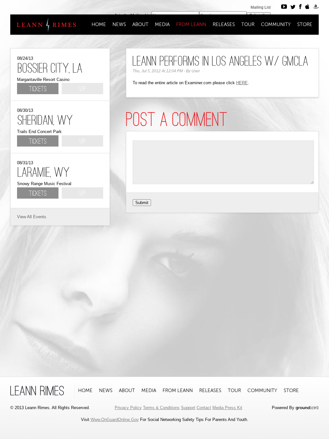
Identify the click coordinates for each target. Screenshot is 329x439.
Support (188, 407)
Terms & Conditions (161, 407)
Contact (204, 407)
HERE (242, 82)
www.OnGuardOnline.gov (115, 419)
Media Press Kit (227, 407)
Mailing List (261, 7)
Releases (224, 24)
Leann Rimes (43, 25)
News (119, 24)
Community (276, 24)
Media (162, 24)
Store (304, 24)
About (140, 24)
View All (24, 216)
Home (99, 24)
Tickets (38, 89)
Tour (247, 24)
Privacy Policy (128, 407)
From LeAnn (191, 24)
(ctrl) (307, 407)
